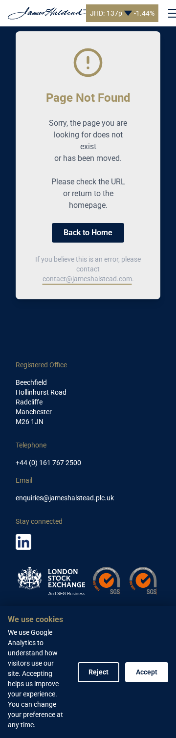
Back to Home (88, 232)
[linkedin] (23, 542)
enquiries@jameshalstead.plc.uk (65, 498)
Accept (146, 672)
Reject (98, 672)
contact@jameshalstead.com (87, 279)
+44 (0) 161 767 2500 (48, 463)
